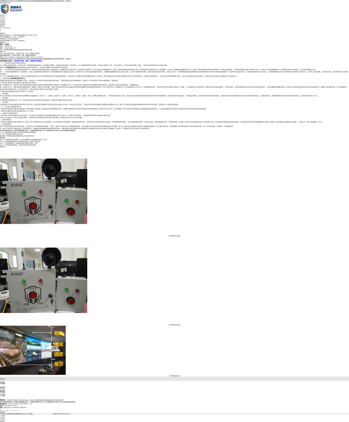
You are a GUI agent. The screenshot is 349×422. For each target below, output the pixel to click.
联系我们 (2, 26)
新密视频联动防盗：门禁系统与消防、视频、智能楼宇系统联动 (22, 53)
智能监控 (2, 391)
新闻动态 (2, 20)
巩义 (27, 404)
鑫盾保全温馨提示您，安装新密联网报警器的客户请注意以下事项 (18, 35)
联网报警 (2, 387)
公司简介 (2, 382)
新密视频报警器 (27, 1)
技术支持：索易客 (27, 414)
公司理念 (2, 383)
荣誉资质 (2, 24)
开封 (13, 404)
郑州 (10, 404)
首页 (1, 53)
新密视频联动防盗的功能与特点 (14, 134)
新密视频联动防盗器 (174, 236)
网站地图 (2, 412)
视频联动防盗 (19, 136)
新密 (22, 404)
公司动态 (2, 394)
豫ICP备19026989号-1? (12, 405)
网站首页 (2, 15)
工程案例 (2, 22)
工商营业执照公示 (7, 407)
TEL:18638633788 (5, 28)
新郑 (16, 404)
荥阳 (24, 404)
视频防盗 (2, 389)
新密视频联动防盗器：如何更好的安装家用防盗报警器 (20, 132)
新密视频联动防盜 (174, 376)
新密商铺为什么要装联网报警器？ (9, 39)
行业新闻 (2, 393)
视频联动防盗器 (10, 136)
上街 (30, 404)
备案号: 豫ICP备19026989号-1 (62, 414)
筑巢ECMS (23, 407)
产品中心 (2, 19)
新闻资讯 (2, 51)
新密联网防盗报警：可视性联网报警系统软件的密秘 (21, 145)
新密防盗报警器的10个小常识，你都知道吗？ (13, 37)
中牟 (19, 404)
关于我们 (2, 17)
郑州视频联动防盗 (29, 136)
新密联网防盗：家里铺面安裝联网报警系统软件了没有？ (23, 143)
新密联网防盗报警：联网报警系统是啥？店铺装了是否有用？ (24, 141)
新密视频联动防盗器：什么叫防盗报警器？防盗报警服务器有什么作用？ (27, 139)
